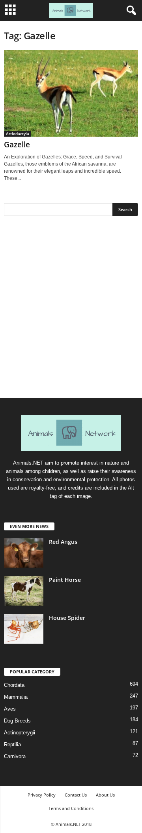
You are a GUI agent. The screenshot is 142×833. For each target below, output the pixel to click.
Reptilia (12, 744)
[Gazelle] (71, 93)
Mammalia (16, 697)
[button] (129, 10)
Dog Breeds (17, 721)
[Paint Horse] (23, 591)
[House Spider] (23, 629)
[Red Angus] (23, 553)
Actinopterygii (19, 733)
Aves (10, 709)
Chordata (14, 685)
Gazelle (17, 144)
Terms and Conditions (71, 808)
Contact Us (76, 795)
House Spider (67, 617)
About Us (105, 795)
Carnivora (15, 756)
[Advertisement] (71, 309)
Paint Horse (65, 579)
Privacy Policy (42, 795)
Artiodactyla (17, 133)
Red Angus (63, 541)
